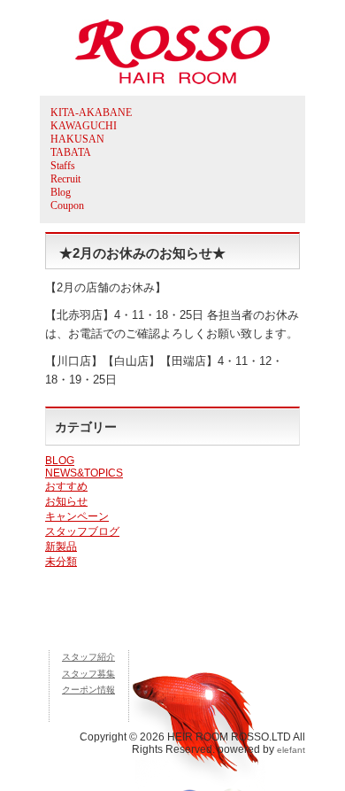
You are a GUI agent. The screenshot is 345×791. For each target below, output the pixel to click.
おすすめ (66, 486)
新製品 (61, 546)
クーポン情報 (88, 689)
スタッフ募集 (88, 674)
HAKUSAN (77, 139)
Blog (60, 192)
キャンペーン (77, 516)
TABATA (70, 152)
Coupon (67, 205)
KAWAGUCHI (83, 126)
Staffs (62, 165)
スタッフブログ (82, 531)
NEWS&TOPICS (84, 473)
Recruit (65, 179)
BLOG (59, 460)
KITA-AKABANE (91, 112)
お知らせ (66, 501)
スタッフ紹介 (88, 657)
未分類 (61, 561)
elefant (291, 750)
